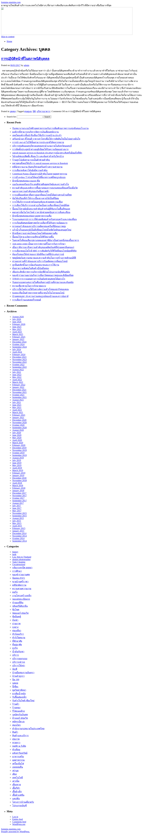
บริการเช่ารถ (18, 662)
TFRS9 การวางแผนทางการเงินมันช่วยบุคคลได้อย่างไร (38, 279)
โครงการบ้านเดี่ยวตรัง (23, 802)
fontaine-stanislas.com (11, 2)
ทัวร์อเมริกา (18, 634)
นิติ (34, 111)
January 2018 (18, 490)
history (15, 552)
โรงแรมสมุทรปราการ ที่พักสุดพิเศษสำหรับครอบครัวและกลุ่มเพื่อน (44, 219)
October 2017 (18, 498)
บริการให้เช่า (18, 665)
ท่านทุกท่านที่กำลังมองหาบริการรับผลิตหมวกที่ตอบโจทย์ (39, 261)
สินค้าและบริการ (20, 735)
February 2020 (18, 445)
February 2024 (18, 354)
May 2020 (16, 437)
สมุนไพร (16, 725)
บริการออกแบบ (19, 658)
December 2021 (19, 390)
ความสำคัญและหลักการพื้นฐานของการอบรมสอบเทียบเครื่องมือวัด (45, 188)
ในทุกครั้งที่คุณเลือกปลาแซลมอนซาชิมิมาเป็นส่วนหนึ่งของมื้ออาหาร (45, 240)
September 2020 (19, 427)
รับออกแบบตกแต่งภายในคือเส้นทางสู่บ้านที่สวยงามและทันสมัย (42, 282)
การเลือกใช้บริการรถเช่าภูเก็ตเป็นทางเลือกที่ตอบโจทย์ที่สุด (40, 205)
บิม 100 (15, 679)
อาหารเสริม (18, 756)
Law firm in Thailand (21, 557)
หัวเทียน (16, 749)
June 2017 (16, 508)
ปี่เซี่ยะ (15, 686)
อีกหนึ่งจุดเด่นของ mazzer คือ (26, 181)
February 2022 (18, 385)
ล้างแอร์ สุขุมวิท (20, 718)
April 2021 (17, 410)
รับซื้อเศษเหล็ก (19, 697)
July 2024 (16, 349)
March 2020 (17, 442)
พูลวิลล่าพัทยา (19, 690)
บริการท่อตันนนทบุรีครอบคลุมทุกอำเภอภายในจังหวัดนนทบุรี (42, 146)
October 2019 (18, 453)
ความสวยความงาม (21, 588)
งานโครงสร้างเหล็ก (21, 595)
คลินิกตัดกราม (19, 585)
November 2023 (19, 359)
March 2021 (17, 412)
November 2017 (19, 495)
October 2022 (18, 364)
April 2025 (17, 332)
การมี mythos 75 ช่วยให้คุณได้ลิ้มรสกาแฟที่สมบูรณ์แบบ (38, 177)
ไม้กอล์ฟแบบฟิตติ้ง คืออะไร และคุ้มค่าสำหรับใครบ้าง (38, 156)
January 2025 (18, 339)
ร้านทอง (16, 707)
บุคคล (13, 111)
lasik (14, 554)
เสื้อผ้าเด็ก (17, 791)
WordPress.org (18, 824)
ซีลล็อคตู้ (16, 616)
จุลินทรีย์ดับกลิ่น (20, 606)
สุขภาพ (16, 739)
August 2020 (18, 430)
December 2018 (19, 478)
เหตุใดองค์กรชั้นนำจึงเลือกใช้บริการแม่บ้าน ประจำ (37, 135)
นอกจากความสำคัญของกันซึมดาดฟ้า (30, 191)
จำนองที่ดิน (17, 602)
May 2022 (16, 377)
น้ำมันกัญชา (18, 651)
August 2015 (18, 518)
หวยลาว (16, 742)
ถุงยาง (15, 627)
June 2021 (16, 405)
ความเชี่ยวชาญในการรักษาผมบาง (29, 286)
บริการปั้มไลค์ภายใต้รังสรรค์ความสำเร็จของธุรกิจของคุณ (40, 289)
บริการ (15, 655)
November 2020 (19, 422)
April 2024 (17, 352)
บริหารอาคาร (43, 111)
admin (26, 65)
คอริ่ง (15, 592)
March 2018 (17, 485)
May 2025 (16, 329)
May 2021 (16, 407)
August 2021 (18, 400)
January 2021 (18, 417)
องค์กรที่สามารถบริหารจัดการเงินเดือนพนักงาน (35, 132)
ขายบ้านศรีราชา (20, 581)
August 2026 (18, 317)
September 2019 (19, 455)
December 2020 (19, 420)
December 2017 (19, 493)
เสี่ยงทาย (16, 784)
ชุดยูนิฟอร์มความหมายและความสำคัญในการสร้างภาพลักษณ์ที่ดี (44, 258)
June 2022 (16, 374)
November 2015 (19, 513)
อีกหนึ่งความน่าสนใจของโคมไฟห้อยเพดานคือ (35, 233)
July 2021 (16, 402)
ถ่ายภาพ (16, 623)
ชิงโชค (15, 609)
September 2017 (19, 500)
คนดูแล (28, 111)
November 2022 (19, 362)
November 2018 (19, 480)
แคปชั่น (16, 798)
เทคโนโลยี (17, 777)
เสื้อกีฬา (16, 788)
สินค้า (15, 732)
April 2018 (17, 483)
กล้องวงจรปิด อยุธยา (22, 567)
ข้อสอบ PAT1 (18, 578)
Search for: (11, 116)
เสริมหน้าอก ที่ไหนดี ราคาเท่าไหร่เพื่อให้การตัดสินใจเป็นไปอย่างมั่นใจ (46, 139)
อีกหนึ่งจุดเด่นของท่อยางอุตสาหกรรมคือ (32, 216)
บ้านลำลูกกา (18, 676)
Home (9, 41)
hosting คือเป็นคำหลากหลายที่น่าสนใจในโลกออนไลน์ (38, 293)
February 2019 (18, 473)
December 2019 (19, 448)
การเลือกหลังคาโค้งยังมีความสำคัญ (29, 170)
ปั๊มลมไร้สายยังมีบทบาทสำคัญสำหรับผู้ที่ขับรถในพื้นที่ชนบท (41, 209)
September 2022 (19, 367)
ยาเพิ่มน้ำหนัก (19, 693)
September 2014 (19, 541)
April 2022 (17, 380)
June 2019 (16, 463)
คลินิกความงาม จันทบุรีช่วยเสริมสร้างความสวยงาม (37, 167)
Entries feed (17, 819)
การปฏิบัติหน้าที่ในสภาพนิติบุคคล (25, 58)
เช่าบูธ (15, 770)
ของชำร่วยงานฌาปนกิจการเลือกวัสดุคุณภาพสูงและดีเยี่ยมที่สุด (42, 275)
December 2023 (19, 357)
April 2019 (17, 468)
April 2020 (17, 440)
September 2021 (19, 397)
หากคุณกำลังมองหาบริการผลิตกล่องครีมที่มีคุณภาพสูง (39, 226)
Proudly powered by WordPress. (15, 831)
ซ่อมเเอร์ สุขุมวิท (20, 613)
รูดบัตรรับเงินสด (20, 714)
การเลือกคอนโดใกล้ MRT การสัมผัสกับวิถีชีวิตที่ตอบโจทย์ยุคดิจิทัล (44, 251)
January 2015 (18, 531)
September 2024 (19, 347)
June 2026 (16, 322)
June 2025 (16, 327)
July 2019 (16, 460)
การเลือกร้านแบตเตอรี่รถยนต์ (26, 300)
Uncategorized (18, 564)
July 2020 (16, 432)
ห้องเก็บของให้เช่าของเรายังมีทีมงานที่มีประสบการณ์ (38, 254)
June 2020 (16, 435)
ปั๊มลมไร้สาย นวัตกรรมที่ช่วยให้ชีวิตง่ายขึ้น (33, 237)
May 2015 (16, 523)
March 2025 (17, 334)
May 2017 (16, 511)
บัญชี (14, 669)
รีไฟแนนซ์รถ (18, 711)
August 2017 (18, 503)
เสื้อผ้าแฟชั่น (18, 795)
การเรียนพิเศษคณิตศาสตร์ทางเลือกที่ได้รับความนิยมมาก (39, 223)
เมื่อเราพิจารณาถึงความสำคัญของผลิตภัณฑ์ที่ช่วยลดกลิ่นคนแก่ (43, 247)
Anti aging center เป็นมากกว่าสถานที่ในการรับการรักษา (38, 244)
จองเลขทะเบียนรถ (21, 599)
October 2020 (18, 425)
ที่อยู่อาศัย (17, 644)
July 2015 (16, 521)
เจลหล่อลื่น (17, 767)
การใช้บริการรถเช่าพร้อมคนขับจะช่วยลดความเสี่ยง (37, 202)
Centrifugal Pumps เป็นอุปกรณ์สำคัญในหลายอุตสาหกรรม (39, 174)
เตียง (14, 774)
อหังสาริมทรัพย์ (19, 753)
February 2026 (18, 324)
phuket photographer (21, 559)
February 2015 (18, 528)
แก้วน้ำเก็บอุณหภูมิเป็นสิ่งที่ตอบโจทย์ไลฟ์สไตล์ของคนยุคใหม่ (41, 230)
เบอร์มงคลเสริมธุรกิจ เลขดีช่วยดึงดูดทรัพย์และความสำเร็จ (40, 184)
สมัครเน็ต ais (18, 721)
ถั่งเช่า (15, 620)
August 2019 (18, 458)
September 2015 (19, 516)
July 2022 (16, 372)
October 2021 (18, 395)
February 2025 (18, 337)
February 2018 (18, 488)
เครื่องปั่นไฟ (18, 763)
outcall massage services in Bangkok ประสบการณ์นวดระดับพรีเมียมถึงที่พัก (47, 153)
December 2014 (19, 533)
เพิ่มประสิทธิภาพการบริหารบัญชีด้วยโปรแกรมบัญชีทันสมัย (41, 272)
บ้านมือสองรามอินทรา (23, 672)
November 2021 (19, 392)
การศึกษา (17, 571)
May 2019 (16, 465)
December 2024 (19, 342)
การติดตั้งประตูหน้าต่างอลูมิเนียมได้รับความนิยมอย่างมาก (40, 149)
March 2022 (17, 382)
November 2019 (19, 450)
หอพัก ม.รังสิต (19, 746)
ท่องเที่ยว (16, 630)
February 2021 (18, 415)
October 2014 (18, 538)
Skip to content (7, 36)
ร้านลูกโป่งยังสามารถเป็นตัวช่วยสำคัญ (31, 160)
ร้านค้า (15, 704)
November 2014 (19, 536)
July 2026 (16, 319)
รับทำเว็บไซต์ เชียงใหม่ (23, 700)
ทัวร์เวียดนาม (18, 637)
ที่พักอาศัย (17, 641)
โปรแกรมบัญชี (19, 805)
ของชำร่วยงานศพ (21, 574)
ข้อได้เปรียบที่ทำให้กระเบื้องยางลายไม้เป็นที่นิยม (35, 198)
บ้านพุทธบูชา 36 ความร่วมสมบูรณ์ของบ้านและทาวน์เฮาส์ (40, 296)
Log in (15, 817)
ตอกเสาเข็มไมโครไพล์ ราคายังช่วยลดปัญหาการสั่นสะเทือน (41, 212)
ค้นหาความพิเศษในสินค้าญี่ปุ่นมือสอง (30, 268)
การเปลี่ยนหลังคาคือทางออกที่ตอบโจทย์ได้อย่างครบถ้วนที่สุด (42, 195)
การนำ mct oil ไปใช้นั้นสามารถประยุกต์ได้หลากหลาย (38, 142)
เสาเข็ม (15, 781)
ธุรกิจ (15, 648)
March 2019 (17, 470)
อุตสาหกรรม (18, 760)
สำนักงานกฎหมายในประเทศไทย (28, 728)
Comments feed (19, 822)
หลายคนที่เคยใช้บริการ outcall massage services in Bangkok (40, 163)
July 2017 (16, 505)
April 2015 (17, 526)
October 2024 (18, 344)
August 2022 (18, 369)
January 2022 (18, 387)
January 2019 (18, 475)
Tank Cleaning (18, 562)
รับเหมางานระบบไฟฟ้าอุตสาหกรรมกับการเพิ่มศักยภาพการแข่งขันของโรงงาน (50, 128)
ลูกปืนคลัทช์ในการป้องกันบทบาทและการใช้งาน (35, 265)
